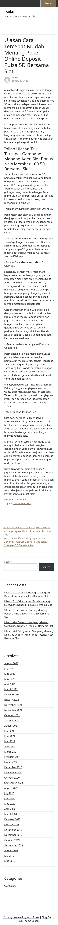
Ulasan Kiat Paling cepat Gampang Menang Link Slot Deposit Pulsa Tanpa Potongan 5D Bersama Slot (28, 634)
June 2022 (9, 673)
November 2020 (13, 772)
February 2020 (12, 819)
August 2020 (11, 788)
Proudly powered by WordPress (21, 917)
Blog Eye (46, 917)
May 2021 (9, 741)
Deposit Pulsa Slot (22, 503)
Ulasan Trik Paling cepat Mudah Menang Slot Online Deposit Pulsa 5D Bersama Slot (28, 603)
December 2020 (13, 767)
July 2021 (9, 731)
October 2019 (12, 840)
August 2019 (11, 850)
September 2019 (13, 845)
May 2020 (9, 803)
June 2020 (9, 798)
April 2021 (9, 746)
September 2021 (13, 720)
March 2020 (11, 814)
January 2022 (11, 699)
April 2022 (9, 684)
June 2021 (9, 736)
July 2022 (9, 668)
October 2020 (12, 777)
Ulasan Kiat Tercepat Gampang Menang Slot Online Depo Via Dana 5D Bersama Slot (28, 624)
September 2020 (13, 783)
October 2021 (12, 715)
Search (8, 561)
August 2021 (11, 725)
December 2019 (13, 829)
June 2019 (9, 860)
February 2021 (12, 757)
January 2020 (11, 824)
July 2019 (9, 855)
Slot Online (20, 499)
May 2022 (9, 679)
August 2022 (11, 663)
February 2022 (12, 694)
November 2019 (13, 834)
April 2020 (9, 809)
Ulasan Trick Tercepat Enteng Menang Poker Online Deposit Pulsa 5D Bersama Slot (26, 613)
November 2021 (13, 710)
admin (14, 77)
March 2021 (11, 751)
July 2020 (9, 793)
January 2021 (11, 762)
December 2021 (13, 705)
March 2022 (11, 689)
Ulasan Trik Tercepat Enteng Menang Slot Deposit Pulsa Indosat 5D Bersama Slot (27, 594)
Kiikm (10, 11)
